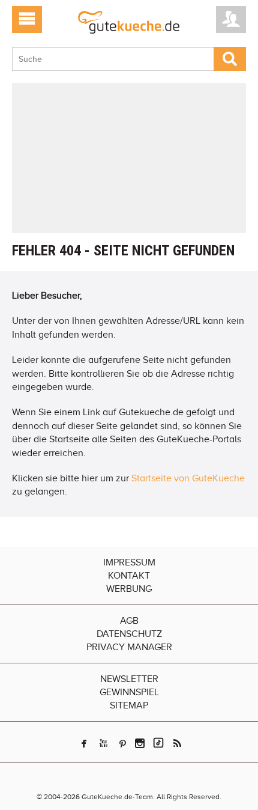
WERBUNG (129, 588)
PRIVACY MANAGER (129, 647)
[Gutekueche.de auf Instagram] (140, 743)
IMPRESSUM (129, 562)
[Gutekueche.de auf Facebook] (84, 743)
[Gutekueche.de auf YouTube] (103, 743)
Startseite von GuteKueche (188, 478)
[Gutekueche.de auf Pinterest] (123, 743)
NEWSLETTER (129, 679)
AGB (129, 620)
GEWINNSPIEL (129, 692)
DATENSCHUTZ (129, 634)
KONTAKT (129, 575)
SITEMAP (129, 705)
